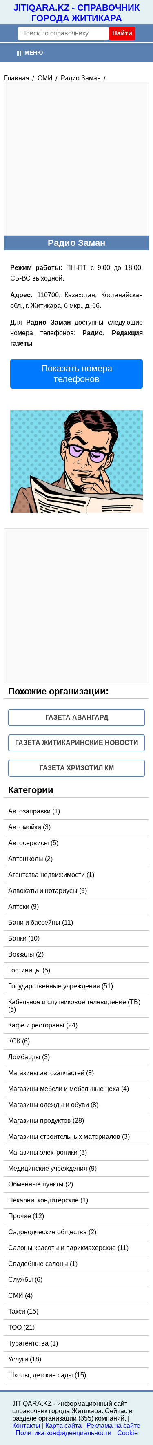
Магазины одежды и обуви (53, 1104)
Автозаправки (34, 811)
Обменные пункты (40, 1184)
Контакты (26, 1425)
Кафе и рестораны (43, 1025)
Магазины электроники (47, 1152)
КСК (19, 1041)
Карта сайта (63, 1425)
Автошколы (30, 858)
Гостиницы (29, 970)
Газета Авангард (76, 717)
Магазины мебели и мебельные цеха (68, 1088)
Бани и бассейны (40, 922)
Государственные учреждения (60, 986)
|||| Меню (29, 52)
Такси (23, 1311)
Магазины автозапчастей (51, 1072)
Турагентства (33, 1343)
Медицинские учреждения (52, 1168)
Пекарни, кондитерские (48, 1200)
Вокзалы (26, 954)
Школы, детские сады (47, 1375)
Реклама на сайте (113, 1425)
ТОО (21, 1327)
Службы (25, 1279)
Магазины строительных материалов (69, 1136)
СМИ (20, 1295)
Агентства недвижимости (51, 874)
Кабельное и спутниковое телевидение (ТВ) (74, 1006)
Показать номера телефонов (76, 373)
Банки (24, 938)
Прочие (26, 1216)
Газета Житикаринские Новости (76, 742)
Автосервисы (33, 843)
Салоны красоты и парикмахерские (68, 1247)
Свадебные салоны (43, 1263)
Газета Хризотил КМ (77, 767)
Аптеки (23, 906)
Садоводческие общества (52, 1231)
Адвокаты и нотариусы (47, 890)
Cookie (127, 1433)
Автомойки (29, 827)
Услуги (24, 1359)
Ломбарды (29, 1057)
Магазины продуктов (46, 1120)
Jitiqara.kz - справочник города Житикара (76, 12)
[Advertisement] (76, 158)
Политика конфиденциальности (63, 1433)
